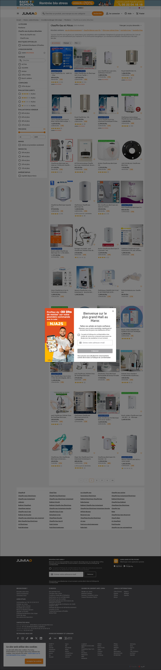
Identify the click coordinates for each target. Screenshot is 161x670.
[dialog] (80, 335)
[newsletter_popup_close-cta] (113, 311)
